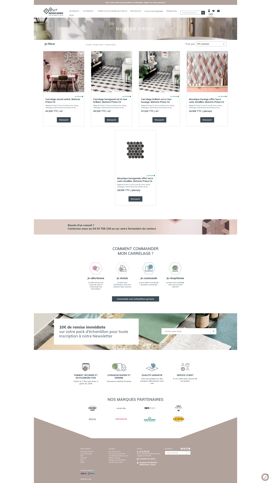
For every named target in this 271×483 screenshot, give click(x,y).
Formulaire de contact (148, 458)
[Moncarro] (53, 11)
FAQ (81, 456)
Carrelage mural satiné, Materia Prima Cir (62, 100)
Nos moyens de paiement (117, 453)
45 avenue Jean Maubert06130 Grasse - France (148, 463)
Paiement (83, 458)
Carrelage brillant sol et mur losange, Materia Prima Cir (156, 100)
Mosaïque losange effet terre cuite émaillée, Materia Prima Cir (206, 100)
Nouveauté (135, 11)
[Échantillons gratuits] (211, 14)
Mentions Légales (114, 458)
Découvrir (63, 120)
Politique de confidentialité (117, 460)
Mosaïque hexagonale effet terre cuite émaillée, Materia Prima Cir (135, 179)
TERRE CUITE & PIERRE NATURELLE (112, 11)
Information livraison (87, 451)
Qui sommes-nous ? (115, 451)
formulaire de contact (142, 228)
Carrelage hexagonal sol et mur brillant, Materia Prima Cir (110, 100)
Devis (82, 460)
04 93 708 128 (144, 451)
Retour (82, 462)
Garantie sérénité (86, 453)
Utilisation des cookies (116, 462)
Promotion (171, 11)
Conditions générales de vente (119, 456)
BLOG (71, 15)
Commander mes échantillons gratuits (135, 299)
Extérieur (88, 11)
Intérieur (73, 11)
